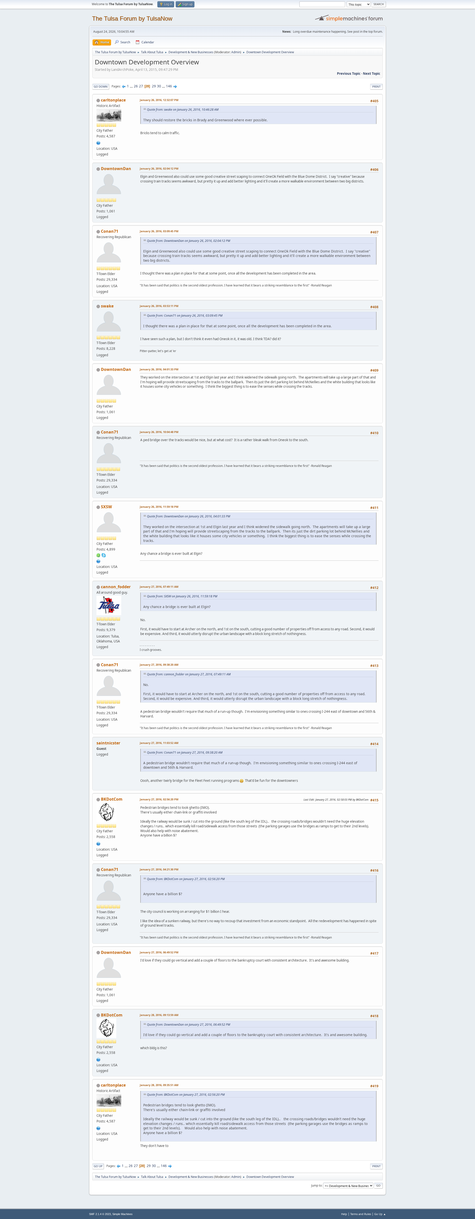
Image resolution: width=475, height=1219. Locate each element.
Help (344, 1214)
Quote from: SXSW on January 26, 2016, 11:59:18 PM (182, 596)
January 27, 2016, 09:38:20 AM (159, 664)
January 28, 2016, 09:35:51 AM (159, 1085)
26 (136, 86)
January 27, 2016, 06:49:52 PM (159, 952)
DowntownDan (116, 168)
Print (376, 86)
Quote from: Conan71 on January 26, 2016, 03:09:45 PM (184, 315)
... (132, 86)
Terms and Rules (360, 1214)
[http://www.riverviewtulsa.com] (98, 142)
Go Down (101, 86)
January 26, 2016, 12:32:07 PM (159, 100)
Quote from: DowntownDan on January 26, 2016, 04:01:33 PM (188, 516)
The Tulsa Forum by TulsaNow (132, 18)
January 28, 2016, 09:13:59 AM (159, 1015)
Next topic (371, 73)
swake (107, 306)
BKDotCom (111, 799)
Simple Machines (122, 1214)
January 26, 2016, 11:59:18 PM (159, 506)
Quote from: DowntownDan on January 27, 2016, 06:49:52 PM (188, 1024)
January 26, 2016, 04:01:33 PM (159, 369)
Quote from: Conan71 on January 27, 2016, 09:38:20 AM (184, 752)
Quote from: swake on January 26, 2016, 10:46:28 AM (182, 109)
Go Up (98, 1166)
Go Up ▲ (380, 1214)
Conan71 (109, 231)
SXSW (106, 506)
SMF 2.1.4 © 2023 (100, 1214)
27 (141, 86)
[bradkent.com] (98, 843)
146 (169, 86)
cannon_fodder (116, 586)
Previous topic (348, 73)
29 (154, 86)
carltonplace (113, 100)
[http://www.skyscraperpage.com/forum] (98, 561)
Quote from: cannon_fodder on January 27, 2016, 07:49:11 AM (189, 674)
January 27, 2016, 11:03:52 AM (159, 743)
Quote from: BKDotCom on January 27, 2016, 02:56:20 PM (186, 879)
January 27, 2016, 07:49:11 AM (159, 586)
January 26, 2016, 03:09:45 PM (159, 231)
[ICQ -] (98, 555)
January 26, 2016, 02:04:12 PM (159, 168)
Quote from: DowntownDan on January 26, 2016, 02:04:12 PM (188, 241)
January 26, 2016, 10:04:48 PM (159, 432)
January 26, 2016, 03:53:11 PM (159, 306)
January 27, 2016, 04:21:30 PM (159, 869)
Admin (235, 52)
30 (159, 86)
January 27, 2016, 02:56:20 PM (159, 799)
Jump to (316, 1185)
